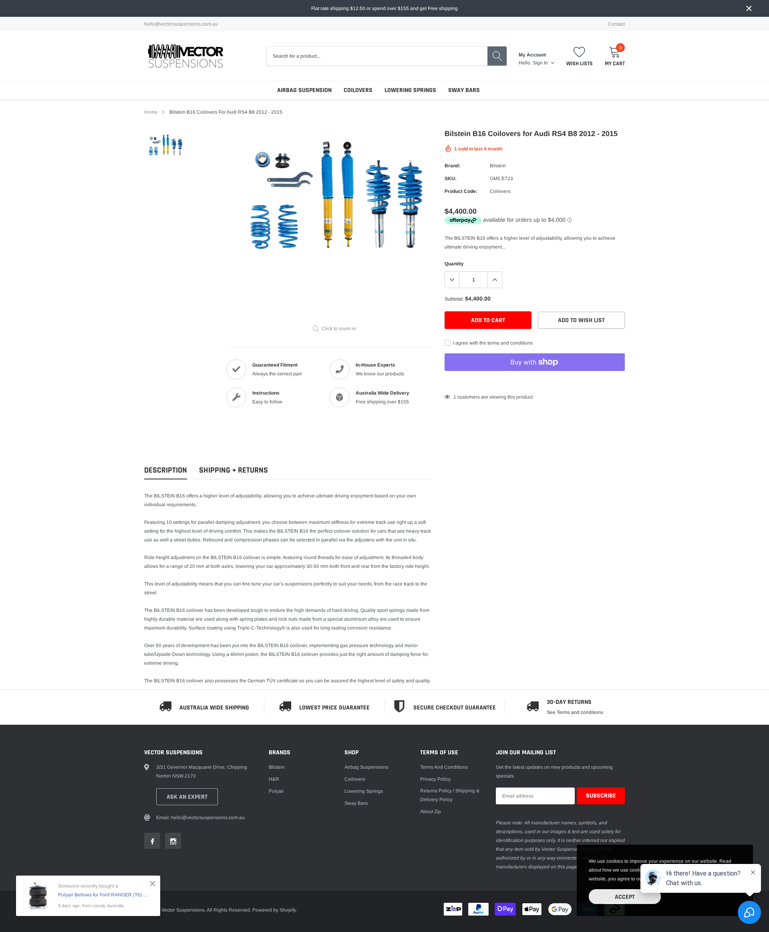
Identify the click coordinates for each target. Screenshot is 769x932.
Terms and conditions (444, 767)
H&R (274, 779)
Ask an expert (187, 797)
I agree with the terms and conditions (492, 343)
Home (150, 112)
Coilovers (358, 90)
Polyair (276, 791)
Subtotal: (454, 299)
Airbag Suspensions (366, 767)
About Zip (430, 811)
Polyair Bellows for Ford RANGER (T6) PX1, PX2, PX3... (103, 895)
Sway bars (464, 90)
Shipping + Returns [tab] (233, 470)
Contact (616, 24)
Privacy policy (435, 779)
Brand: (452, 165)
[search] (497, 56)
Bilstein (498, 165)
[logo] (185, 56)
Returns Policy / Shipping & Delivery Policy (449, 795)
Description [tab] (165, 470)
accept (625, 897)
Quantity (454, 264)
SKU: (451, 178)
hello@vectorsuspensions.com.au (181, 24)
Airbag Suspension (304, 90)
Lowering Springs (410, 90)
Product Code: (461, 191)
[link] (165, 145)
